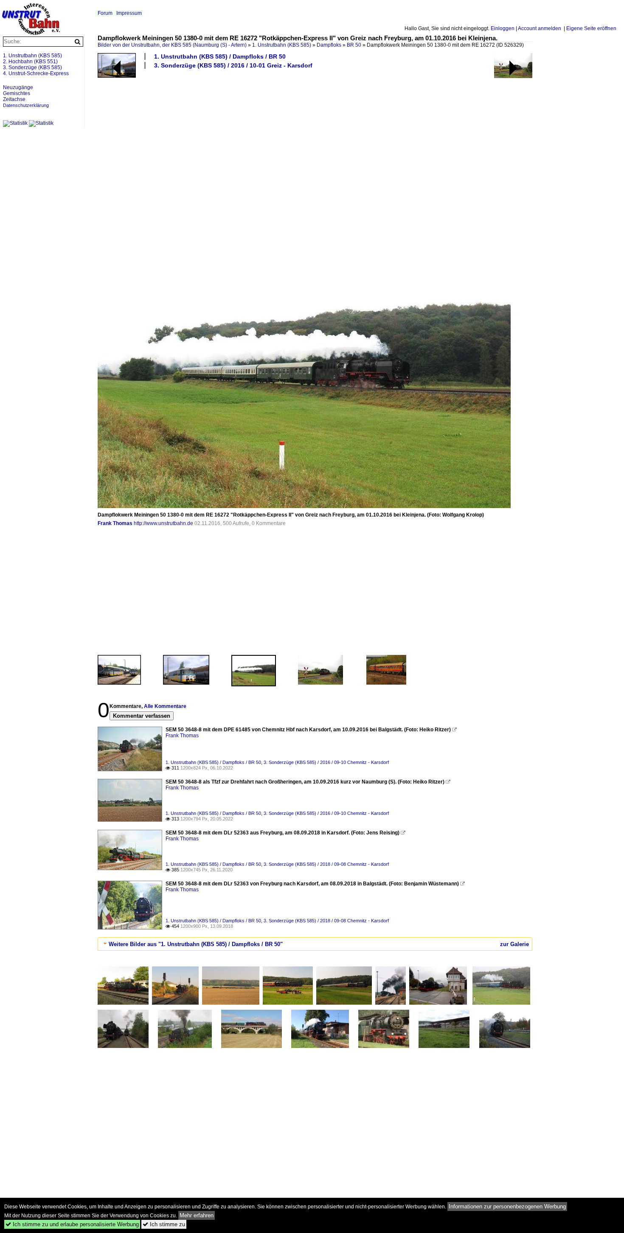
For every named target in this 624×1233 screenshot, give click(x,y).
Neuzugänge (18, 87)
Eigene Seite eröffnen (591, 28)
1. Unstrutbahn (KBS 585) (281, 45)
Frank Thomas (115, 523)
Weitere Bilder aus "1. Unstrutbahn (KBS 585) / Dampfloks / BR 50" (196, 944)
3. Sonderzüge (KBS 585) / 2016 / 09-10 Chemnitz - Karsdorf (326, 762)
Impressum (129, 13)
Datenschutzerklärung (26, 105)
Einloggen (502, 28)
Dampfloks (329, 45)
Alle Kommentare (165, 706)
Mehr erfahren (197, 1215)
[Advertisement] (352, 143)
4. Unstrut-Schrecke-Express (36, 73)
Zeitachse (14, 99)
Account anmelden (539, 28)
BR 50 (354, 45)
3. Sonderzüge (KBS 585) (32, 67)
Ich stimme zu (164, 1224)
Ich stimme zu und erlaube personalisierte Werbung (72, 1224)
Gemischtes (16, 93)
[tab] (315, 944)
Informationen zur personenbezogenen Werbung (507, 1206)
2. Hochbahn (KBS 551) (30, 62)
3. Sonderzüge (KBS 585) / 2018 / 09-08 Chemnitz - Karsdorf (326, 864)
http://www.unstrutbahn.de (163, 523)
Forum (105, 13)
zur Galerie (514, 944)
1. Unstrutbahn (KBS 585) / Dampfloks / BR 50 (220, 56)
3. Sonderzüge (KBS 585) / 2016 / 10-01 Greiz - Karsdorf (233, 65)
